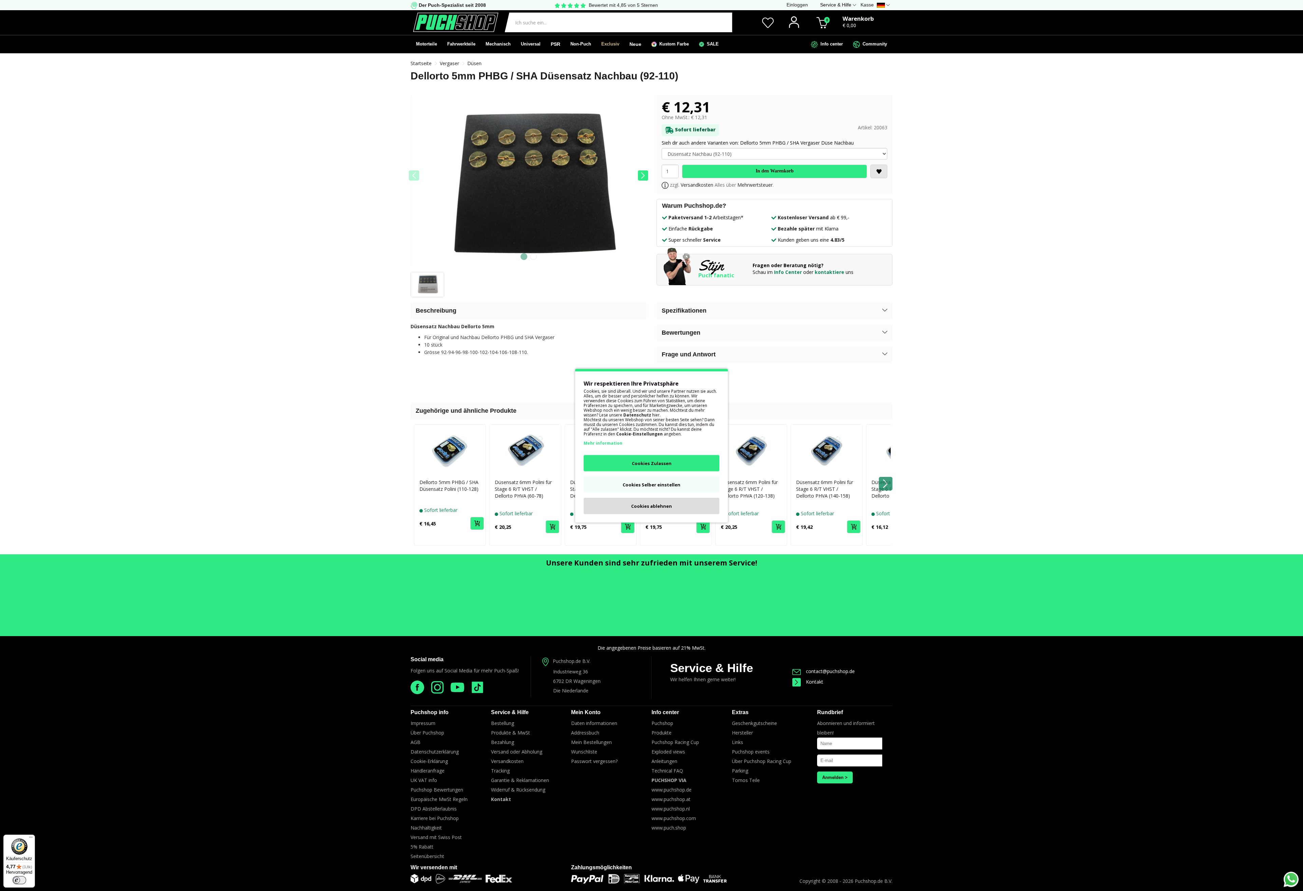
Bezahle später (796, 228)
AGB (415, 742)
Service (712, 240)
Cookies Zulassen (652, 463)
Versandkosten (697, 185)
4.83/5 (837, 240)
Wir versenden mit (434, 867)
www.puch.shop (669, 827)
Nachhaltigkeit (426, 827)
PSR (555, 44)
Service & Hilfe (711, 667)
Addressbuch (585, 732)
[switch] (19, 880)
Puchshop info (430, 712)
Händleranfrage (428, 770)
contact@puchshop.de (830, 671)
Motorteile (426, 44)
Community (873, 44)
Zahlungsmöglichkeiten (601, 867)
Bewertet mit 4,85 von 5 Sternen (623, 5)
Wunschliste (584, 751)
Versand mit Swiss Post (436, 837)
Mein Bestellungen (591, 742)
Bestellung (502, 723)
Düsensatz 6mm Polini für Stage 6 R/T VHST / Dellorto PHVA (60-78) (523, 489)
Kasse (867, 4)
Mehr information (603, 443)
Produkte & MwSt (510, 732)
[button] (643, 175)
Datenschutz (637, 414)
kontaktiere (829, 272)
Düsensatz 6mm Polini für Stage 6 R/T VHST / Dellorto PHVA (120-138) (749, 489)
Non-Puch (580, 44)
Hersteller (742, 732)
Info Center (788, 272)
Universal (531, 44)
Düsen (474, 63)
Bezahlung (502, 742)
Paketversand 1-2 (690, 217)
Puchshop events (751, 751)
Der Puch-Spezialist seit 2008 (451, 5)
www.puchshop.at (671, 799)
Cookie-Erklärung (429, 761)
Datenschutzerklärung (435, 751)
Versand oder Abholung (516, 751)
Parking (740, 770)
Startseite (421, 63)
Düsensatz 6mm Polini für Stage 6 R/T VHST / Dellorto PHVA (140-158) (824, 489)
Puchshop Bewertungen (437, 789)
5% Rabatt (422, 846)
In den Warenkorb (775, 170)
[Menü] (31, 839)
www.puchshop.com (674, 818)
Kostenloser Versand (803, 217)
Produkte (662, 732)
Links (737, 742)
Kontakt (814, 682)
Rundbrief (830, 712)
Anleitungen (664, 761)
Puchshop (662, 723)
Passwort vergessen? (594, 761)
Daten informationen (594, 723)
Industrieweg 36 (570, 671)
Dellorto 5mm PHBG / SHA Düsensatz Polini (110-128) (448, 485)
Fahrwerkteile (461, 44)
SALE (711, 44)
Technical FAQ (667, 770)
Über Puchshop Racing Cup (761, 761)
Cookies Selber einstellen (651, 484)
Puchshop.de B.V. (571, 661)
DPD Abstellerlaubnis (434, 808)
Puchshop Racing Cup (675, 742)
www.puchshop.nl (671, 808)
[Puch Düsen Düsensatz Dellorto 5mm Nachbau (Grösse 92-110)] (528, 183)
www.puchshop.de (672, 789)
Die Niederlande (570, 690)
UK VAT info (424, 780)
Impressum (423, 723)
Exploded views (668, 751)
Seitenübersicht (427, 856)
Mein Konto (586, 712)
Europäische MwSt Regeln (439, 799)
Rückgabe (700, 228)
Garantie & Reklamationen (520, 780)
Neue (635, 44)
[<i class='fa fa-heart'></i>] (878, 171)
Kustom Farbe (673, 44)
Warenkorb (858, 18)
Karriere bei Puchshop (435, 818)
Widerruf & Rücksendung (518, 789)
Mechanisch (498, 44)
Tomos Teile (746, 780)
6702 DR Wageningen (577, 681)
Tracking (500, 770)
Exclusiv (610, 44)
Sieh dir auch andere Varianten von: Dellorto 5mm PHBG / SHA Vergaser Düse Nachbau (758, 143)
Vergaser (449, 63)
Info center (830, 44)
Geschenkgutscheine (754, 723)
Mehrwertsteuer (755, 185)
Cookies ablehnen (651, 506)
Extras (740, 712)
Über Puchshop (427, 732)
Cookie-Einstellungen (639, 434)
